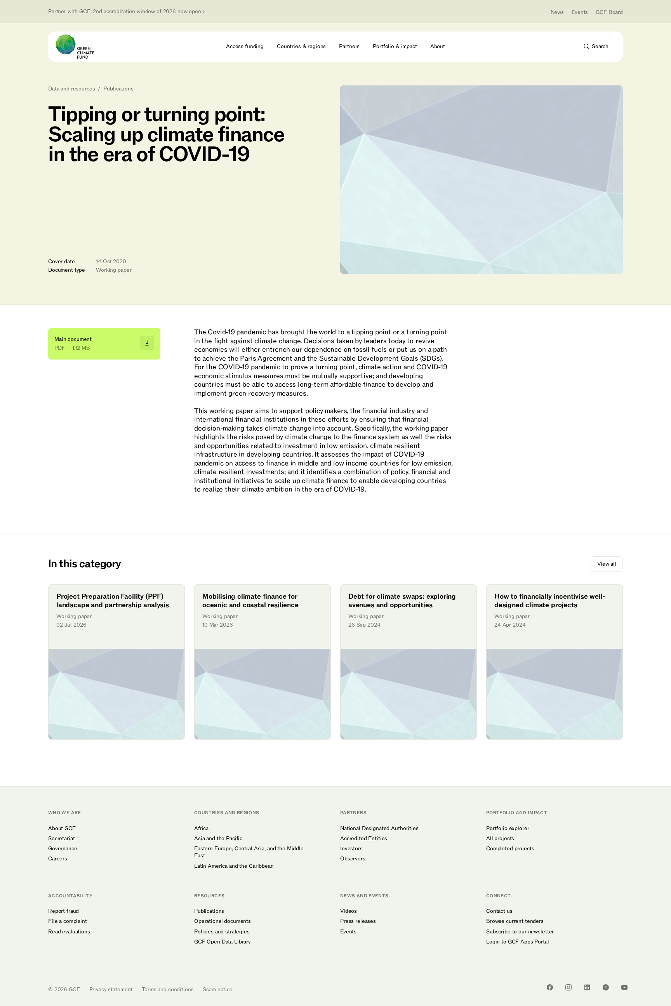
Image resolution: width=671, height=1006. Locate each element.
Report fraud (63, 911)
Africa (201, 828)
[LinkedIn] (587, 987)
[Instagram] (568, 987)
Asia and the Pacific (218, 838)
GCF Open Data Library (222, 941)
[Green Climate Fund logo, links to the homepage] (79, 47)
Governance (62, 848)
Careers (57, 858)
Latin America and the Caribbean (234, 866)
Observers (352, 858)
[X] (606, 987)
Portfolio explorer (507, 828)
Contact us (499, 911)
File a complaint (67, 921)
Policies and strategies (222, 931)
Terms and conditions (167, 989)
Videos (348, 911)
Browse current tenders (515, 921)
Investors (351, 848)
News (557, 12)
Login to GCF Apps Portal (517, 941)
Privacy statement (111, 989)
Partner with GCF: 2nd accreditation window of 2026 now (124, 11)
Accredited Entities (363, 838)
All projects (500, 838)
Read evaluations (69, 931)
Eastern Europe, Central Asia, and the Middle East (249, 852)
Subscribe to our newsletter (520, 931)
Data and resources (71, 88)
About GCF (62, 828)
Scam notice (217, 989)
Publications (118, 88)
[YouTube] (624, 987)
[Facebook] (550, 987)
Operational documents (222, 921)
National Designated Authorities (379, 828)
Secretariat (61, 838)
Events (580, 12)
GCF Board (609, 12)
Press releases (358, 921)
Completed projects (510, 848)
